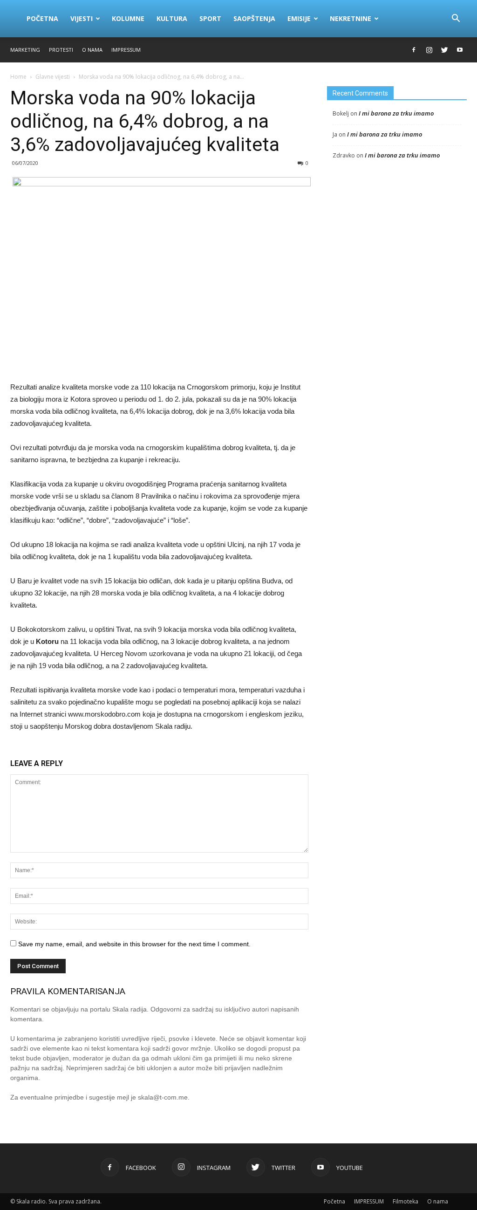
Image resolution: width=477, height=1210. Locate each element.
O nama (92, 49)
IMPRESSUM (126, 49)
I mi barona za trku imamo (396, 113)
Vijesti (81, 18)
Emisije (299, 18)
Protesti (61, 49)
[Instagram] (429, 49)
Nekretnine (350, 18)
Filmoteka (405, 1201)
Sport (210, 18)
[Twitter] (444, 49)
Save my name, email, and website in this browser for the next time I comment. (134, 944)
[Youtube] (460, 49)
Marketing (25, 49)
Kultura (172, 18)
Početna (42, 18)
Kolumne (128, 18)
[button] (455, 18)
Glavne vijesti (52, 77)
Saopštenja (254, 18)
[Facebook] (414, 49)
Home (18, 77)
